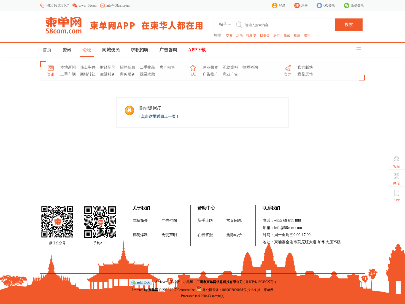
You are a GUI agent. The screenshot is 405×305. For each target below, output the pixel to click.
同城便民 (111, 49)
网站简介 (140, 220)
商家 (287, 35)
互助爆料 (230, 67)
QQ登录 (329, 5)
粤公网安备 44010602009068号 (224, 290)
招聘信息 (127, 67)
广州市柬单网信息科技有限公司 (219, 282)
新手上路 (205, 220)
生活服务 (107, 74)
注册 (304, 5)
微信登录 (357, 5)
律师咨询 (250, 67)
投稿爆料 (140, 235)
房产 (276, 35)
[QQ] (140, 282)
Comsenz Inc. (186, 290)
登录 (282, 5)
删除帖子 (234, 235)
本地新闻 (68, 67)
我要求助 (147, 74)
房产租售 (167, 67)
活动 (239, 35)
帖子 (223, 24)
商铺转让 (88, 74)
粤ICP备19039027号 (259, 282)
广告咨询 (168, 49)
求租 (307, 35)
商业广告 (230, 74)
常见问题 (234, 220)
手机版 (175, 282)
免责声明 (169, 235)
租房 (297, 35)
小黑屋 (188, 282)
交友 (229, 35)
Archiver (161, 282)
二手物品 (147, 67)
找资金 (265, 35)
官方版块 (305, 67)
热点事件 (88, 67)
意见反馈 (305, 74)
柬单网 (153, 290)
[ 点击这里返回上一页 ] (158, 116)
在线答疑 (205, 235)
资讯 (67, 49)
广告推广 (210, 74)
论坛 (86, 49)
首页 (47, 49)
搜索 (349, 24)
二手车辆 (68, 74)
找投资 (251, 35)
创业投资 (210, 67)
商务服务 (127, 74)
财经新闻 (107, 67)
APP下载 (197, 49)
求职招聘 (139, 49)
